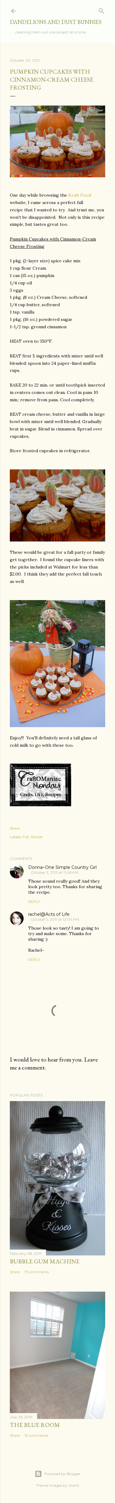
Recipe (36, 836)
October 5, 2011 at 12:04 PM (55, 919)
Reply (34, 901)
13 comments (36, 1435)
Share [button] (15, 828)
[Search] (101, 10)
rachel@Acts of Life (49, 914)
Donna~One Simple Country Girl (62, 867)
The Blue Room (35, 1425)
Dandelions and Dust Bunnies (56, 21)
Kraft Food (79, 195)
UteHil (73, 1485)
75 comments (37, 1272)
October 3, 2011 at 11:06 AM (54, 872)
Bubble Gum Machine (44, 1261)
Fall (26, 836)
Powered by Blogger (62, 1473)
